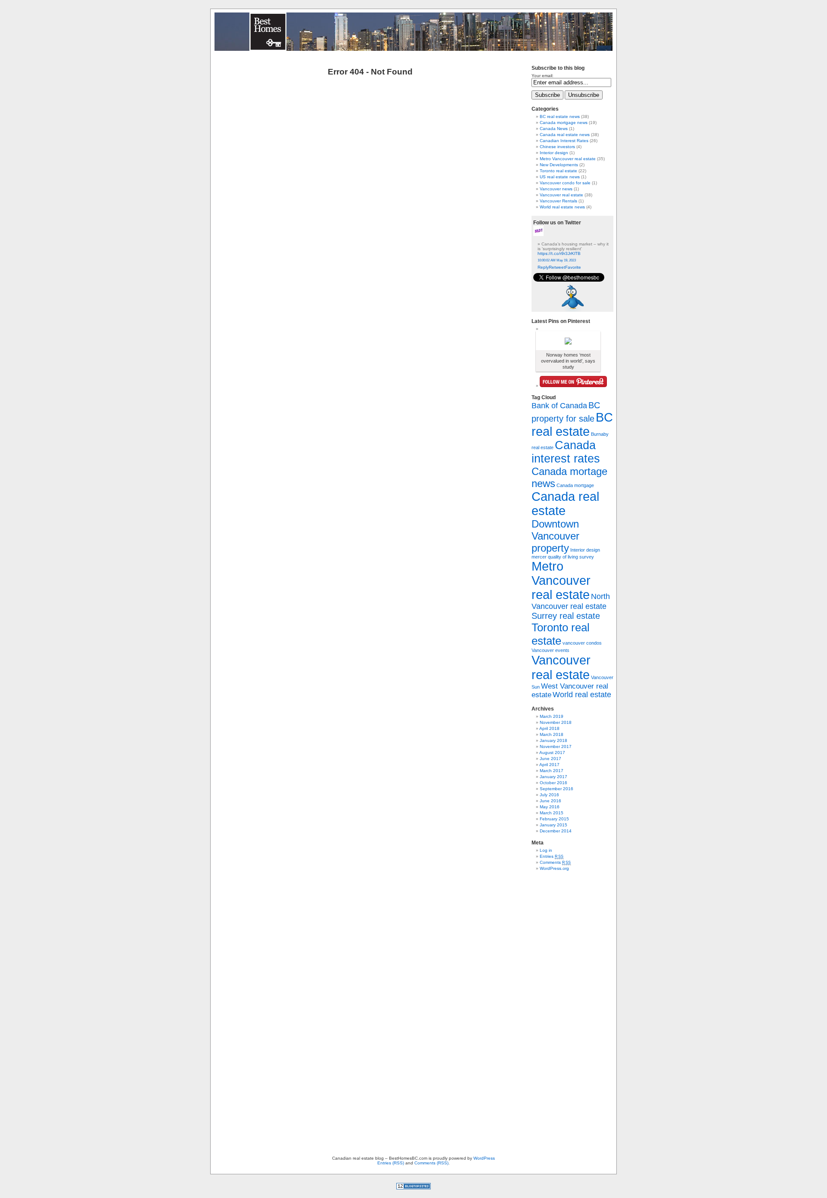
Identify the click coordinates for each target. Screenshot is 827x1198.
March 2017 (551, 770)
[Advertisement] (557, 1006)
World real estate (582, 694)
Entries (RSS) (390, 1163)
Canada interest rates (566, 452)
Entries (552, 856)
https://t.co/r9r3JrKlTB (559, 253)
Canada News (554, 128)
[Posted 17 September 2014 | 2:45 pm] (568, 340)
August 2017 (552, 752)
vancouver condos (582, 643)
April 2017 (549, 764)
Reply (543, 267)
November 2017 (556, 746)
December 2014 (556, 831)
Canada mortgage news (564, 122)
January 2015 (553, 824)
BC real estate (572, 424)
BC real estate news (560, 116)
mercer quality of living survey (563, 556)
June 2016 (550, 800)
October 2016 (553, 782)
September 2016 (556, 788)
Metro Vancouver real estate (568, 158)
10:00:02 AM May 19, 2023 (557, 260)
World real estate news (562, 207)
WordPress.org (554, 868)
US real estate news (560, 176)
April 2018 (549, 728)
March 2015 (551, 812)
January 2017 (553, 776)
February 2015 (554, 818)
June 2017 (550, 758)
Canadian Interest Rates (564, 140)
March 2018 (551, 734)
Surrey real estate (566, 616)
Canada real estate (565, 504)
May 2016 (550, 806)
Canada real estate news (565, 134)
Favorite (573, 267)
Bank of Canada (559, 405)
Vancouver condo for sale (565, 182)
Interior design (554, 152)
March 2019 (551, 716)
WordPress (484, 1158)
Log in (546, 850)
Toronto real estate (558, 170)
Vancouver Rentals (558, 201)
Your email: (542, 75)
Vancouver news (556, 188)
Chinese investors (557, 146)
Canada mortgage (575, 485)
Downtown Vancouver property (555, 536)
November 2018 (556, 722)
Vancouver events (550, 650)
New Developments (559, 164)
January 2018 (553, 740)
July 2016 (549, 794)
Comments (555, 862)
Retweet (557, 267)
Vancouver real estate (561, 194)
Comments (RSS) (431, 1163)
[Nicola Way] (538, 234)
